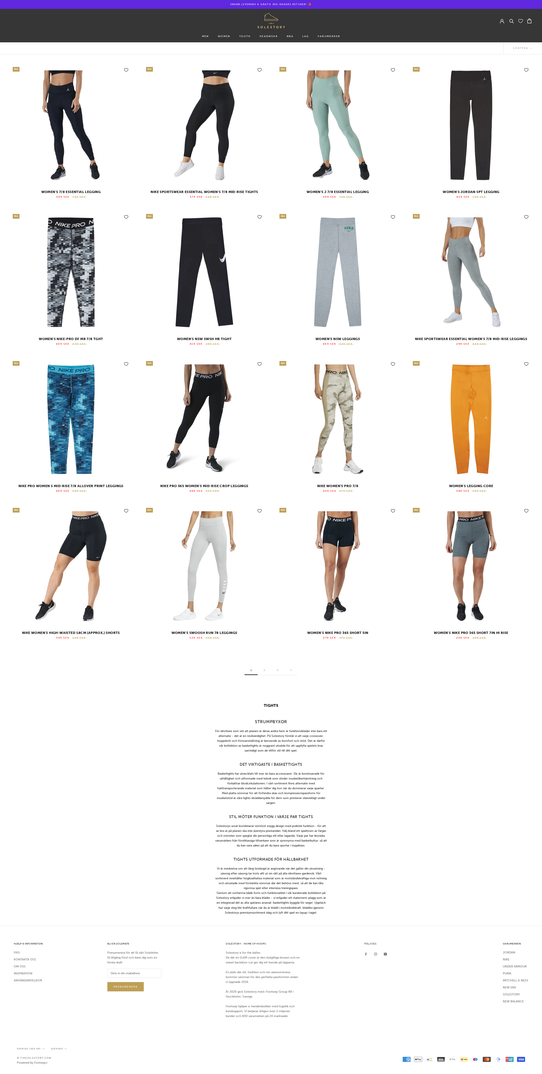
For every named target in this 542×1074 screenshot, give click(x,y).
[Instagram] (375, 954)
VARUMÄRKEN (329, 36)
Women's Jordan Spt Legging (471, 192)
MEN (205, 36)
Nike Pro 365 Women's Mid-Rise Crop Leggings (204, 486)
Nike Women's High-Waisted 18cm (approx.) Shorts (71, 633)
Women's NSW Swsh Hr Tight (204, 339)
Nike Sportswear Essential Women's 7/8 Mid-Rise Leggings (471, 339)
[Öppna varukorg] (529, 20)
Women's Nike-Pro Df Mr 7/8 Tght (71, 339)
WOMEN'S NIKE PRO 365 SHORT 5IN (337, 633)
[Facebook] (365, 954)
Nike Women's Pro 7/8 (337, 486)
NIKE (506, 959)
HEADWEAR (269, 36)
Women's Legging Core (471, 486)
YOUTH (245, 36)
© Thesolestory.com (34, 1058)
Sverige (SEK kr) (29, 1049)
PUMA (507, 973)
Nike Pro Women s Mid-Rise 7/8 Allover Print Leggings (70, 486)
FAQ (17, 952)
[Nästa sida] (290, 670)
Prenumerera (125, 986)
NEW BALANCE (513, 1001)
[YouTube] (385, 954)
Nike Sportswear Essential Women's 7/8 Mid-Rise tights (204, 192)
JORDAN (509, 952)
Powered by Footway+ (32, 1062)
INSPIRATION (23, 973)
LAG (305, 36)
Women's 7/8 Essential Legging (71, 192)
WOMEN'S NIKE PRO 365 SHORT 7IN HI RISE (471, 633)
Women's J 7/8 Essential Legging (338, 192)
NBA (290, 36)
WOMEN (224, 36)
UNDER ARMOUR (515, 966)
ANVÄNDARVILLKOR (28, 980)
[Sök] (511, 21)
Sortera (521, 48)
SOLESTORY (511, 994)
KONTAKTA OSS (25, 959)
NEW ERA (509, 987)
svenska (57, 1049)
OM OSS (20, 966)
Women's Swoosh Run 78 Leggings (204, 633)
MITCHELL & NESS (515, 980)
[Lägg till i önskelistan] (126, 70)
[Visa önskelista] (520, 21)
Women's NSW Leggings (337, 339)
